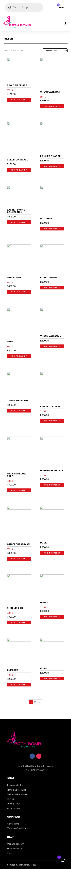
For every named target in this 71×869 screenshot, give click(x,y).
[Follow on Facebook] (32, 756)
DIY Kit (11, 799)
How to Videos (14, 848)
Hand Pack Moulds (16, 789)
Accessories (13, 808)
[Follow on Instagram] (38, 756)
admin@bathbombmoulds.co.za (35, 766)
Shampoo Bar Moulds (18, 794)
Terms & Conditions (17, 828)
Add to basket (19, 100)
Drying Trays (13, 803)
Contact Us (13, 823)
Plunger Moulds (15, 785)
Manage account (15, 843)
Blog (9, 853)
